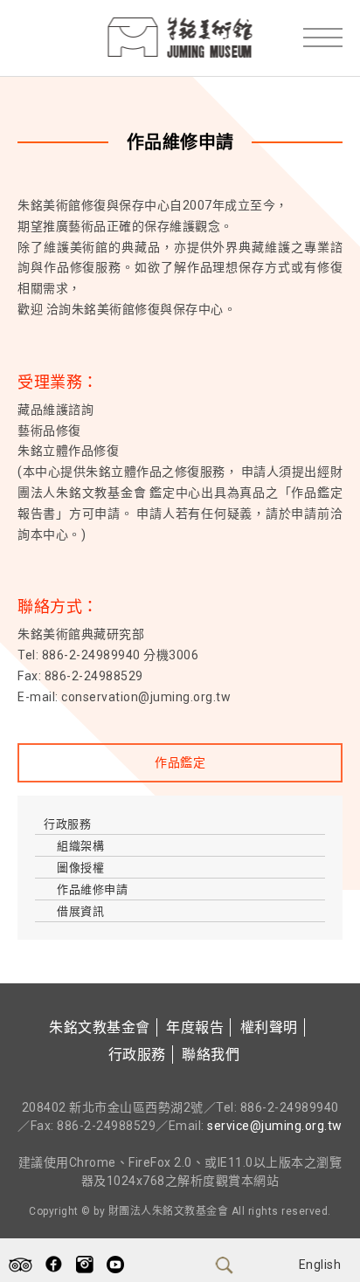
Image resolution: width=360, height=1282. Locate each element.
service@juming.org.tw (275, 1126)
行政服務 (67, 824)
